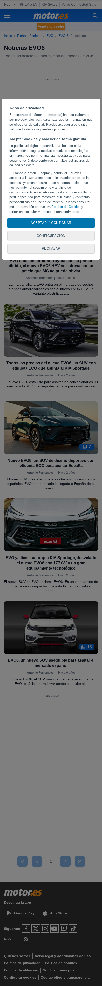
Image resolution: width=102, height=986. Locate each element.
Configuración (51, 236)
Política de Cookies (65, 207)
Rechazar (51, 248)
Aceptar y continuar (51, 223)
